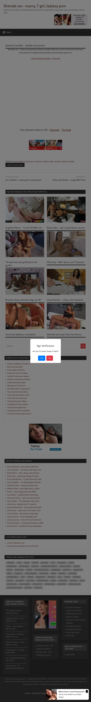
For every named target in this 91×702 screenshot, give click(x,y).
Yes (41, 358)
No (50, 358)
